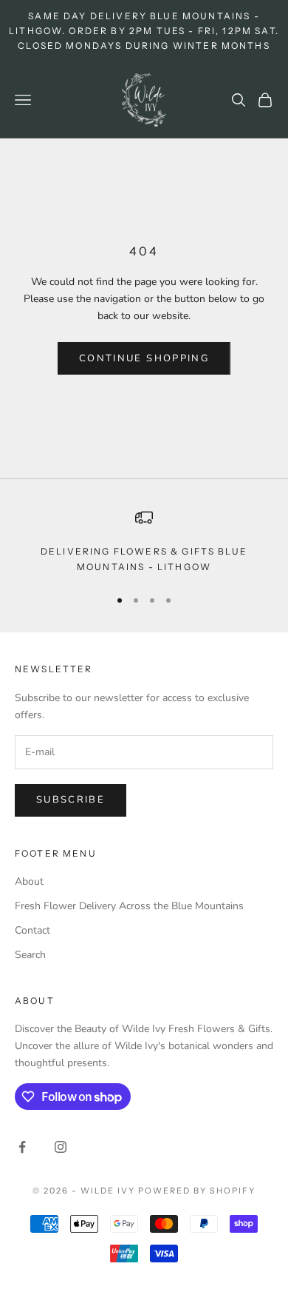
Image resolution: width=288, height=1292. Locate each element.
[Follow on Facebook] (22, 1146)
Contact (32, 930)
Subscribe (70, 799)
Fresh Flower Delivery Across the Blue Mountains (129, 906)
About (29, 881)
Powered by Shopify (197, 1190)
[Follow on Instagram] (60, 1146)
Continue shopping (144, 358)
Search (30, 955)
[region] (144, 542)
